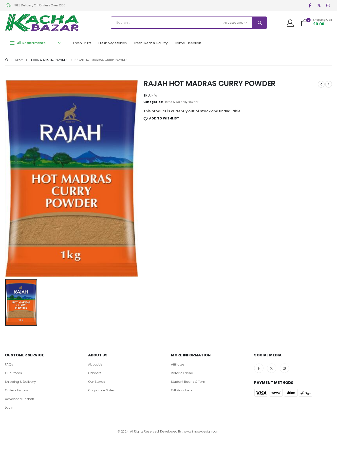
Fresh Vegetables (112, 43)
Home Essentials (188, 43)
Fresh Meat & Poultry (151, 43)
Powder (192, 102)
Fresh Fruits (82, 43)
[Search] (259, 22)
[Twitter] (318, 5)
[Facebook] (309, 5)
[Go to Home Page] (6, 60)
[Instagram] (328, 5)
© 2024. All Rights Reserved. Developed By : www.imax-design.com (168, 431)
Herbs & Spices (175, 102)
